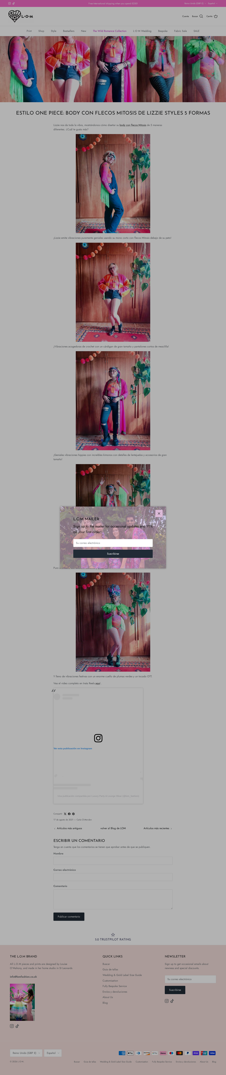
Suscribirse (113, 554)
